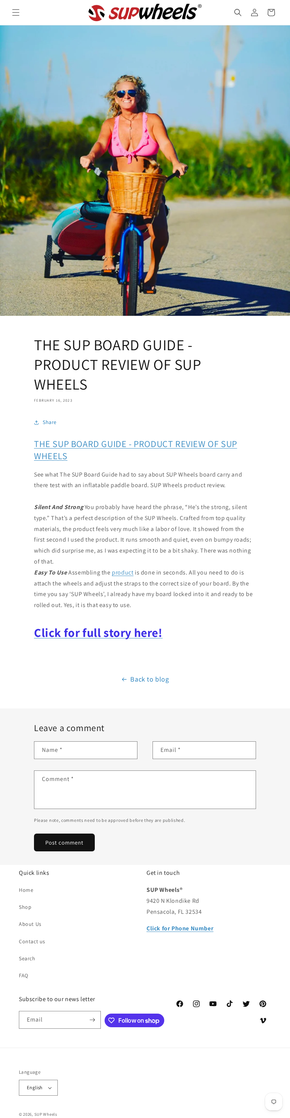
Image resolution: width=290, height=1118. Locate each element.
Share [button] (50, 422)
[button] (16, 12)
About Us (30, 924)
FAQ (23, 975)
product (122, 572)
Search (27, 958)
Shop (25, 907)
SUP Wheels (45, 1114)
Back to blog (149, 679)
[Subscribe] (92, 1020)
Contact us (32, 941)
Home (26, 890)
